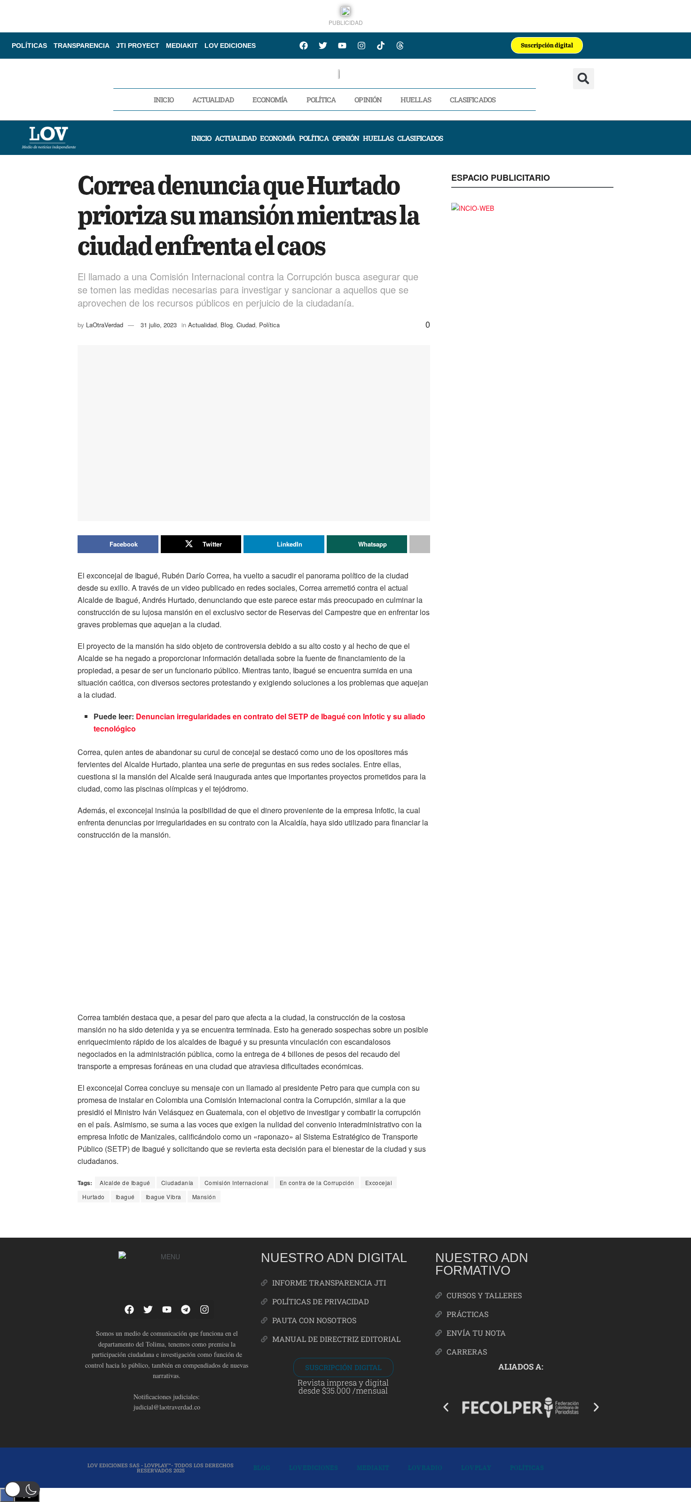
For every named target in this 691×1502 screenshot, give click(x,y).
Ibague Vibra (163, 1197)
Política (321, 99)
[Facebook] (303, 45)
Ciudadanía (177, 1182)
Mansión (204, 1197)
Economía (270, 99)
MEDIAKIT (182, 45)
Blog (226, 324)
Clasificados (472, 99)
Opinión (368, 99)
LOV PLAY (476, 1467)
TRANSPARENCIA (82, 45)
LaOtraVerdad (104, 324)
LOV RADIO (425, 1467)
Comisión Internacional (236, 1182)
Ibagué (125, 1197)
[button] (583, 78)
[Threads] (400, 45)
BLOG (261, 1467)
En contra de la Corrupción (317, 1182)
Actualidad (213, 99)
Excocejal (379, 1182)
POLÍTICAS (29, 45)
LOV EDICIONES (230, 45)
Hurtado (93, 1197)
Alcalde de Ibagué (125, 1182)
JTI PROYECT (137, 45)
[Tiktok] (380, 45)
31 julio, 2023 (159, 324)
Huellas (415, 99)
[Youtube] (342, 45)
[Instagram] (361, 45)
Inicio (163, 99)
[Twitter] (322, 45)
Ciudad (245, 324)
